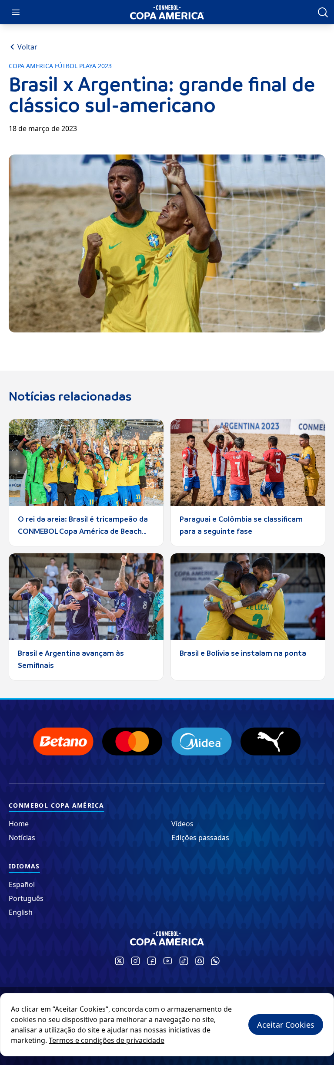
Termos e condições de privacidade (106, 1040)
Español (22, 884)
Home (19, 823)
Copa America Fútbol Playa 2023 (60, 65)
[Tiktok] (183, 961)
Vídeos (182, 823)
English (21, 912)
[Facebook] (151, 961)
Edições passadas (200, 837)
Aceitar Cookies (285, 1024)
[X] (119, 961)
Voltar (27, 47)
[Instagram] (135, 961)
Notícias (22, 837)
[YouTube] (167, 961)
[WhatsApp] (215, 961)
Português (26, 898)
